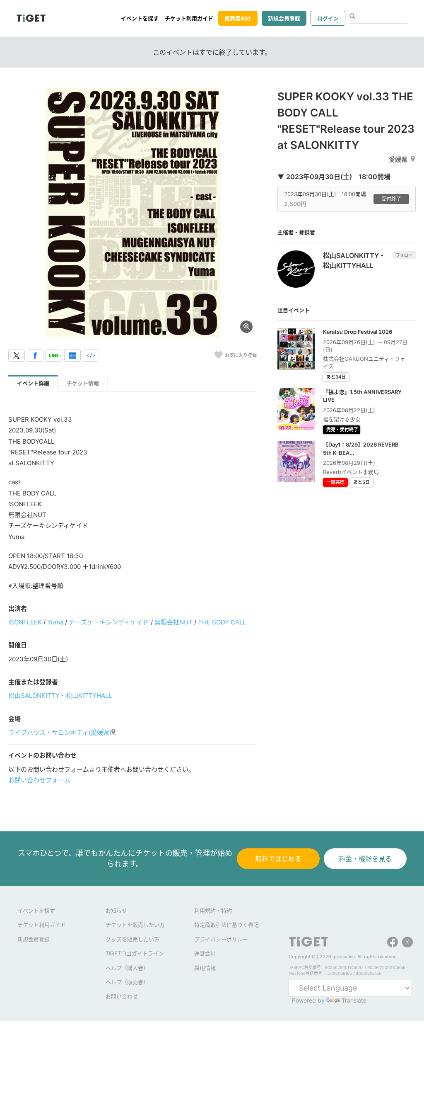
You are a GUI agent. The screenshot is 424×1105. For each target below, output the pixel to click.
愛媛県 (398, 159)
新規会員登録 (284, 18)
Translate (354, 1000)
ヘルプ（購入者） (127, 967)
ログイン (328, 18)
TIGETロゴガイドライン (135, 953)
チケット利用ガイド (189, 18)
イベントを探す (140, 18)
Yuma (55, 622)
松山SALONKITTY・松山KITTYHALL (60, 695)
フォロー (404, 255)
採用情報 (205, 967)
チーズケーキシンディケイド (109, 622)
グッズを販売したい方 (132, 939)
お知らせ (116, 910)
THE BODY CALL (222, 622)
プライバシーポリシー (221, 939)
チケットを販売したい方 (135, 924)
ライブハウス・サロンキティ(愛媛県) (59, 732)
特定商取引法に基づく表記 (226, 924)
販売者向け (237, 18)
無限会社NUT (173, 622)
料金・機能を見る (365, 859)
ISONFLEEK (25, 622)
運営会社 (205, 953)
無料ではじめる (278, 859)
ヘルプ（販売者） (127, 982)
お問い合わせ (122, 996)
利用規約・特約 (213, 910)
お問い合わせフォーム (39, 780)
